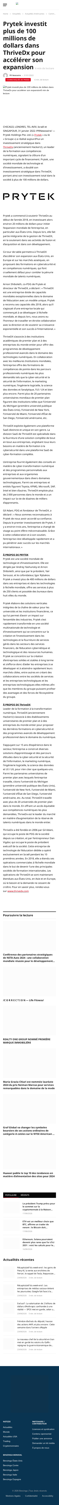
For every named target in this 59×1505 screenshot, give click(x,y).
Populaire (10, 1195)
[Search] (55, 4)
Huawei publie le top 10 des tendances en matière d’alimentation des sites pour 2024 (29, 1175)
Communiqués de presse (18, 80)
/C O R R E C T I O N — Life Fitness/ (23, 1000)
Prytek (38, 135)
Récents (25, 1195)
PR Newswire (15, 75)
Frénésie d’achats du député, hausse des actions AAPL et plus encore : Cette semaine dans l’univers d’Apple (35, 1324)
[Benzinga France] (29, 5)
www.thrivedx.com (18, 891)
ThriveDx (8, 147)
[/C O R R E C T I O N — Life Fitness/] (29, 981)
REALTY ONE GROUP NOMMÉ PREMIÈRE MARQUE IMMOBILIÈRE (26, 1041)
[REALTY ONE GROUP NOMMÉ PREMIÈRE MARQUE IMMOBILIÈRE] (29, 1020)
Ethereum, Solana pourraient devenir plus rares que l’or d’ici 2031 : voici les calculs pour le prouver (38, 1242)
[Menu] (5, 5)
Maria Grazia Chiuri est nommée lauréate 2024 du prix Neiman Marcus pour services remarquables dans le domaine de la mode (29, 1085)
